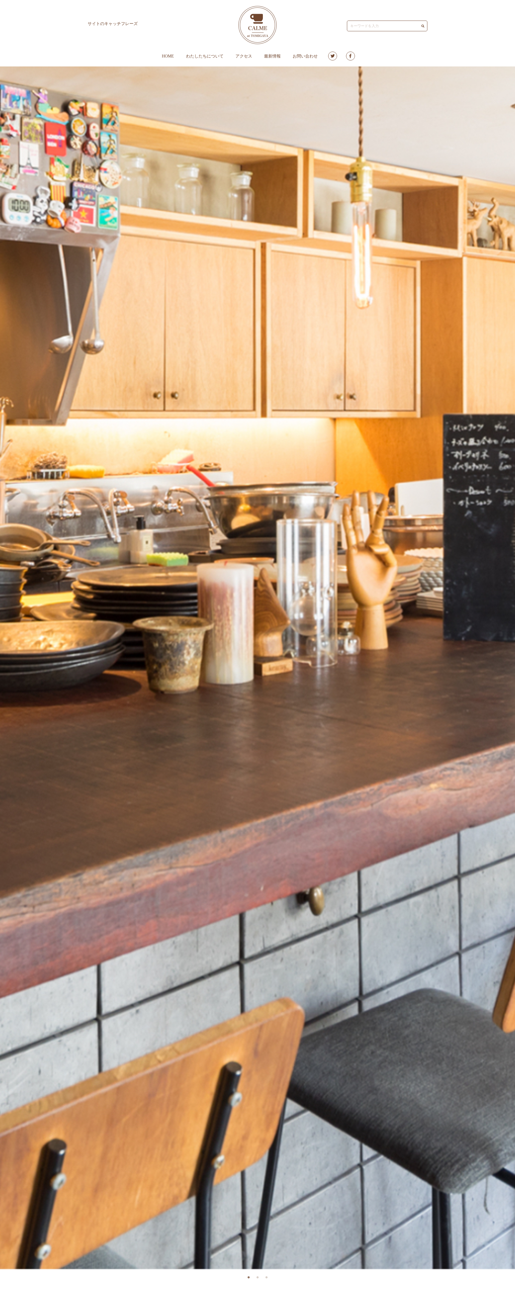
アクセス (243, 56)
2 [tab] (257, 1277)
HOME (168, 56)
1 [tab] (249, 1277)
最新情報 (272, 56)
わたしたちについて (205, 56)
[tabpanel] (257, 668)
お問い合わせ (305, 56)
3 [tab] (266, 1277)
